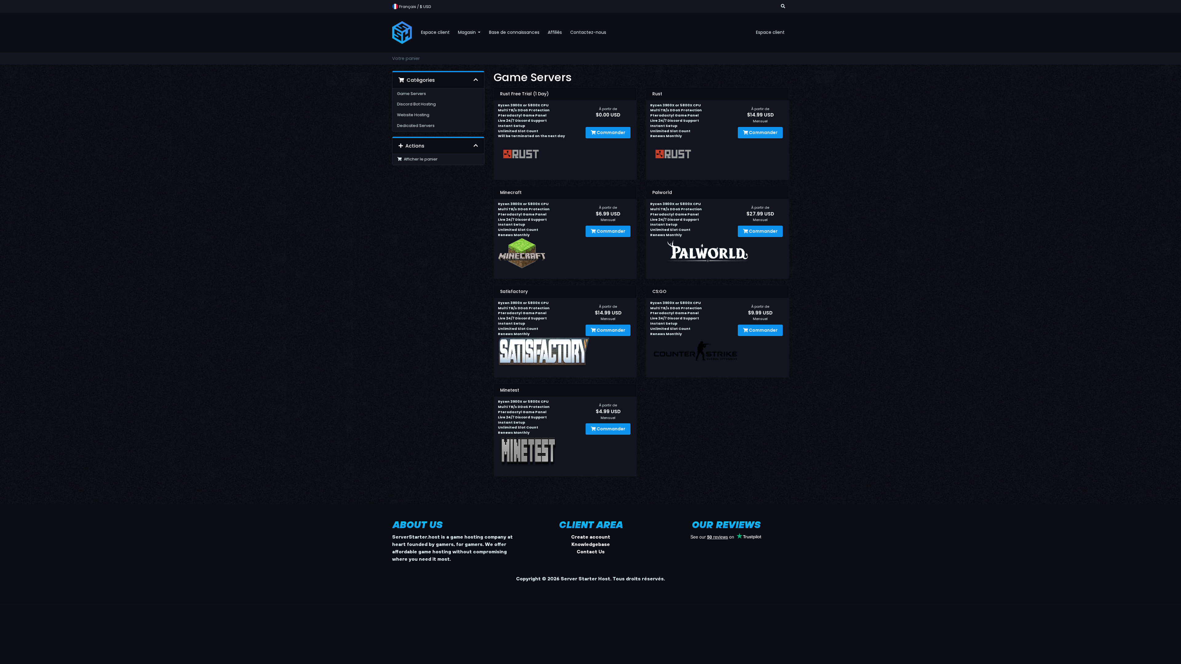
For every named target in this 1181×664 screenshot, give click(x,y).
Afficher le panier (420, 159)
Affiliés (555, 32)
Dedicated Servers (416, 125)
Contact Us (591, 551)
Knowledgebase (590, 544)
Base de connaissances (514, 32)
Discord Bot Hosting (416, 104)
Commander (610, 132)
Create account (590, 537)
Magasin (467, 32)
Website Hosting (413, 114)
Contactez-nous (588, 32)
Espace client (435, 32)
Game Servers (411, 93)
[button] (783, 6)
